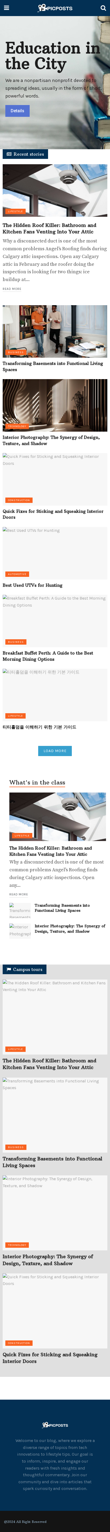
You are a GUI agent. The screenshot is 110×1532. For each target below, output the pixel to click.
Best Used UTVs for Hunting (32, 585)
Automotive (17, 574)
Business (16, 352)
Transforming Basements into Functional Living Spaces (62, 908)
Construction (19, 500)
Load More (55, 751)
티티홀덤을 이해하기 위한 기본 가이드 (39, 727)
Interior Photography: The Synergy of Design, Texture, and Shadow (70, 929)
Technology (17, 426)
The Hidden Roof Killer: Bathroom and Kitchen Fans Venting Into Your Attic (49, 228)
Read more (12, 289)
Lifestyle (15, 211)
